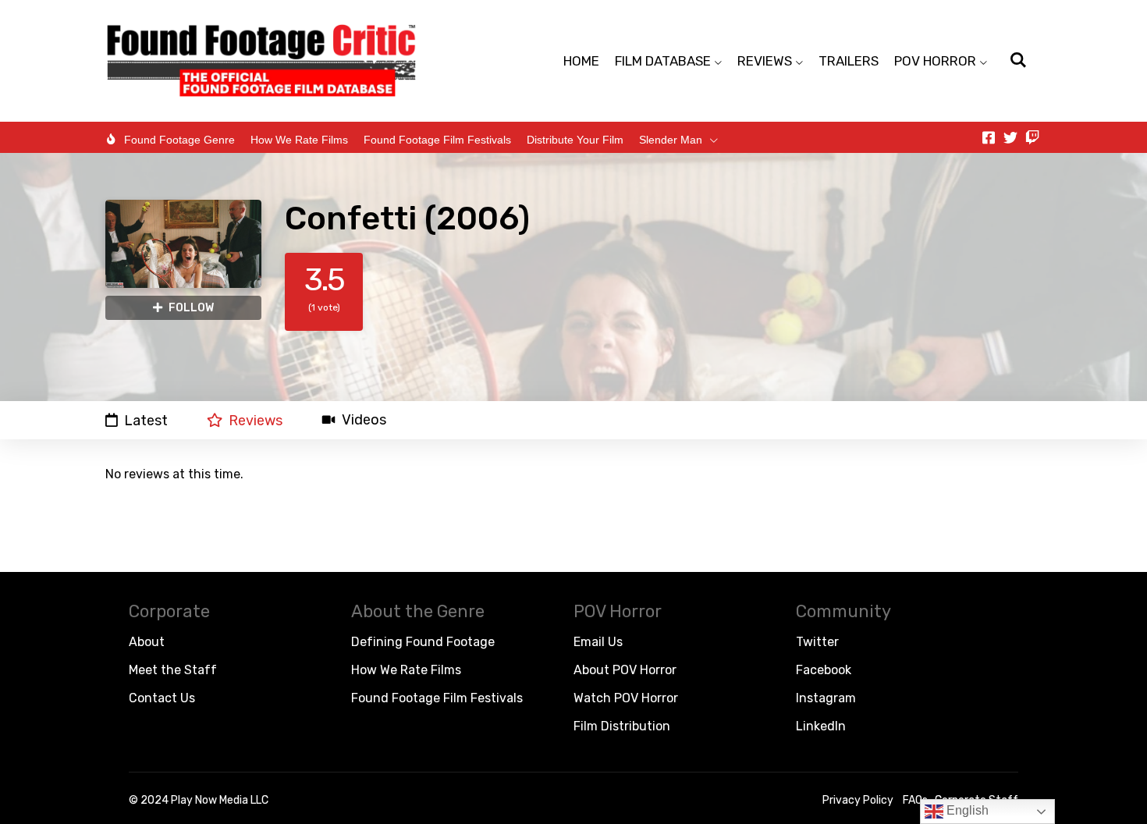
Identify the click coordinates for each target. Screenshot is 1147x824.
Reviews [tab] (255, 420)
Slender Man (670, 139)
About (147, 641)
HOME (581, 61)
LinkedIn (821, 726)
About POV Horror (625, 669)
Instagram (826, 698)
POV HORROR (935, 61)
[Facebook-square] (989, 137)
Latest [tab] (146, 420)
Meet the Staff (173, 669)
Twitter (817, 641)
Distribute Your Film (575, 139)
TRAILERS (849, 61)
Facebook (823, 669)
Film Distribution (622, 726)
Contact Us (162, 698)
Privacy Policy (857, 800)
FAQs (915, 800)
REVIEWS (764, 61)
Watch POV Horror (626, 698)
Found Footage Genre (179, 139)
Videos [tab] (364, 420)
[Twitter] (1010, 137)
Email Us (598, 641)
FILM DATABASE (663, 61)
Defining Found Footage (423, 641)
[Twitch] (1032, 137)
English (966, 810)
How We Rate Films (299, 139)
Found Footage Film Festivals (437, 139)
